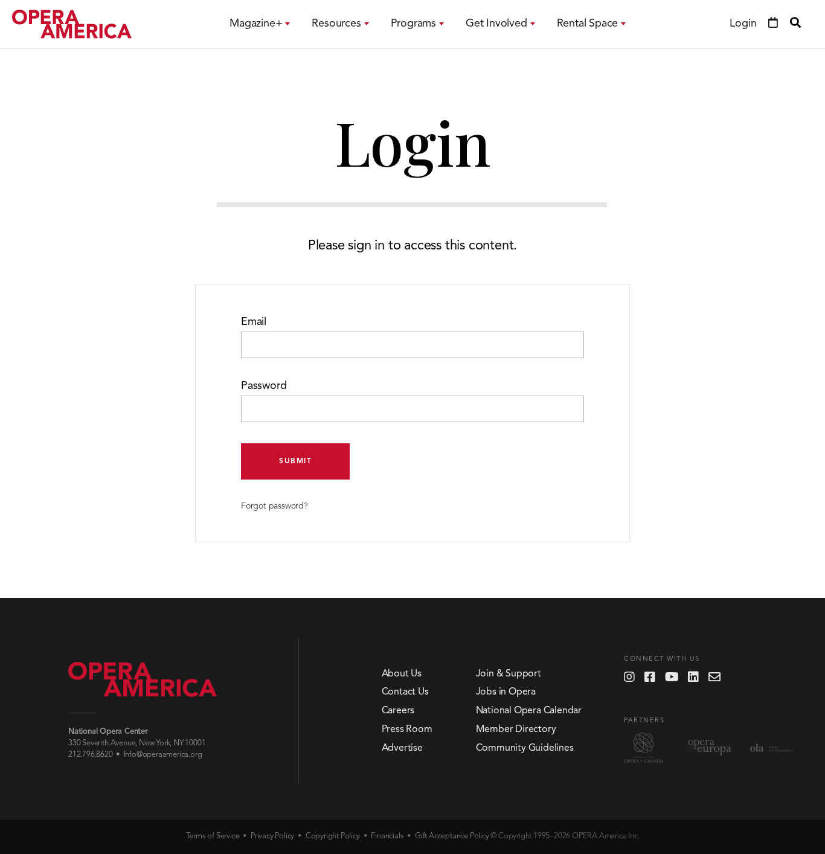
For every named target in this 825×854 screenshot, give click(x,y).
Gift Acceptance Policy (452, 836)
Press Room (407, 729)
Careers (398, 711)
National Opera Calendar (529, 711)
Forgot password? (274, 506)
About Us (402, 674)
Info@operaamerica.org (163, 755)
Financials (387, 836)
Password (263, 385)
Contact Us (405, 692)
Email (253, 321)
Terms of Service (213, 836)
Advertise (402, 748)
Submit (295, 461)
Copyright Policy (333, 836)
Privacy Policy (272, 836)
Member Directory (516, 729)
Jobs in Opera (506, 692)
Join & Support (508, 674)
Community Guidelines (525, 748)
